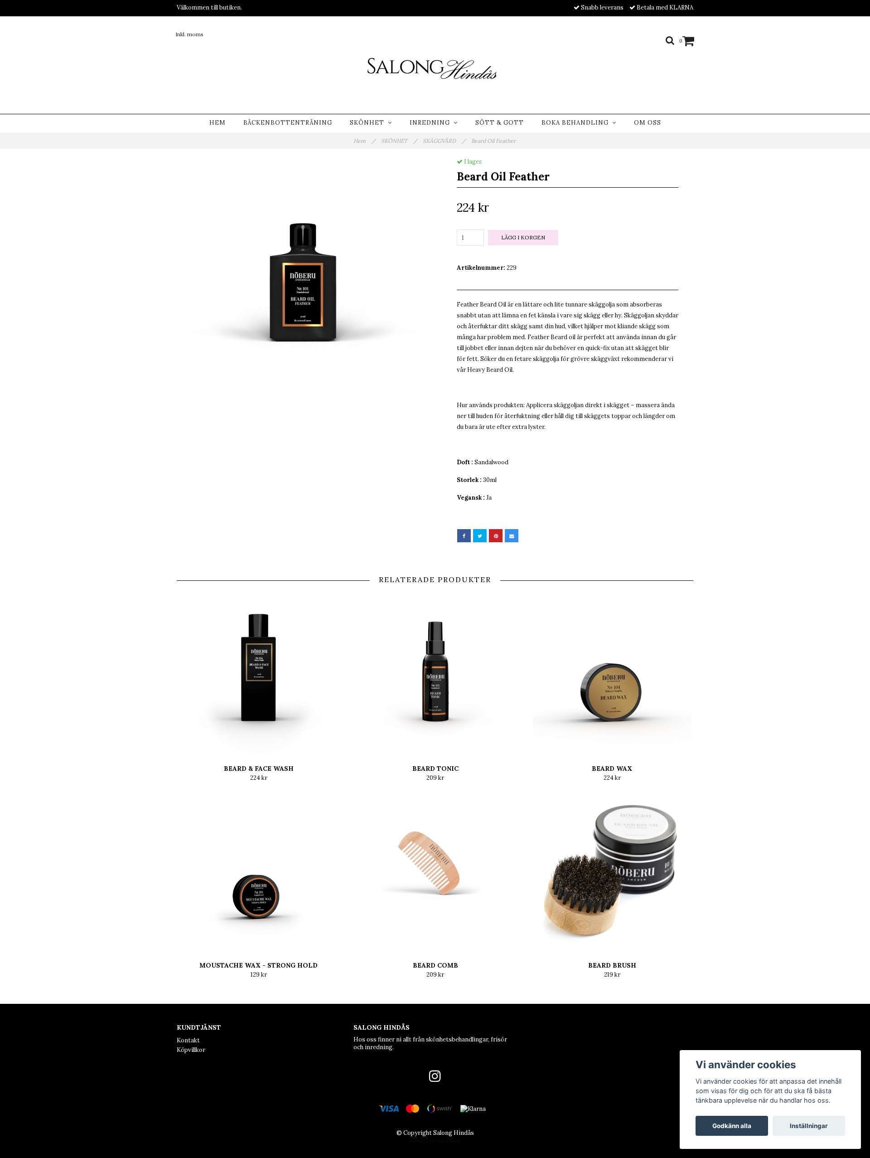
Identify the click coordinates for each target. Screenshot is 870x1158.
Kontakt (188, 1040)
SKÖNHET (369, 123)
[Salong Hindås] (435, 67)
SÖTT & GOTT (499, 123)
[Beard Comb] (435, 870)
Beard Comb (435, 965)
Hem (217, 123)
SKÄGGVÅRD (444, 140)
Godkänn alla (731, 1125)
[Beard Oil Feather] (302, 273)
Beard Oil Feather (494, 140)
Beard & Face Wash (259, 768)
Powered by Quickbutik (435, 1141)
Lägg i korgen (523, 237)
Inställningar (809, 1125)
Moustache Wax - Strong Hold (258, 965)
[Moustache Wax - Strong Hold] (258, 870)
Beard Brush (612, 965)
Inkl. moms (189, 34)
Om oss (647, 123)
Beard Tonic (435, 768)
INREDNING (432, 123)
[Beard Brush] (612, 870)
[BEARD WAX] (612, 673)
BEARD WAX (612, 768)
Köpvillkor (191, 1050)
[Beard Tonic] (435, 673)
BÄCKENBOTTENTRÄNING (287, 123)
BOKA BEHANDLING (576, 123)
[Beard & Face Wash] (258, 673)
